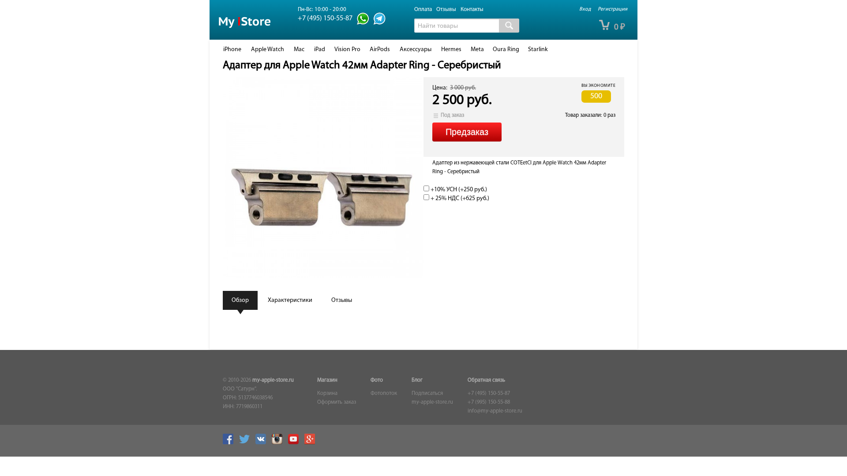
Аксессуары (415, 49)
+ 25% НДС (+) (459, 198)
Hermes (451, 49)
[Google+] (311, 443)
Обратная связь (486, 380)
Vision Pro (347, 49)
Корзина (327, 393)
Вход (585, 9)
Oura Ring (506, 49)
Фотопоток (384, 393)
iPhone (232, 49)
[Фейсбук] (230, 443)
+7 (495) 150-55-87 (489, 393)
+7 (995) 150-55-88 (489, 402)
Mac (299, 49)
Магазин (327, 380)
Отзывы (446, 9)
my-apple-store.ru (273, 380)
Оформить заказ (336, 402)
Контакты (472, 9)
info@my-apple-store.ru (495, 411)
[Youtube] (295, 443)
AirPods (380, 49)
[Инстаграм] (279, 443)
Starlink (538, 49)
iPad (319, 49)
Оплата (423, 9)
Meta (477, 49)
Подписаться (427, 393)
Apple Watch (267, 49)
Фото (377, 380)
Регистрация (612, 9)
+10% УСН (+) (458, 189)
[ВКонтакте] (262, 443)
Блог (417, 380)
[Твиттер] (246, 443)
